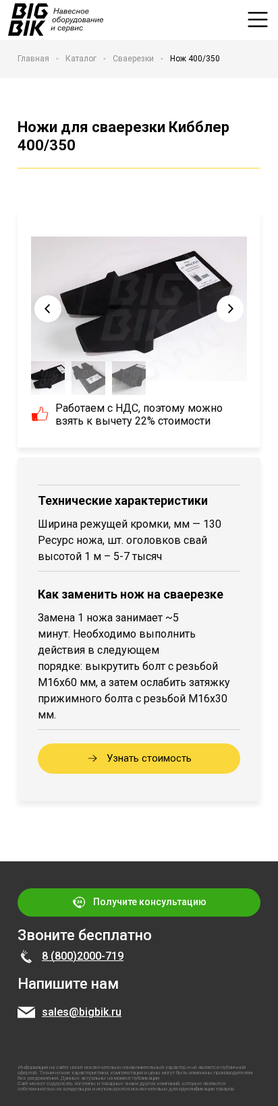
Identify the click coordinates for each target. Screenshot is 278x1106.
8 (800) (59, 956)
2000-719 (100, 956)
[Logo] (55, 19)
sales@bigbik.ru (81, 1012)
